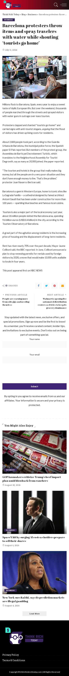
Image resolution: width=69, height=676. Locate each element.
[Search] (55, 5)
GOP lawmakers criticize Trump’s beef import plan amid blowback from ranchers (31, 478)
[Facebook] (38, 286)
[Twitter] (46, 286)
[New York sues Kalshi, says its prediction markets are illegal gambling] (34, 572)
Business (8, 20)
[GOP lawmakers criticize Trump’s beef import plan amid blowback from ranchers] (34, 452)
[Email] (62, 286)
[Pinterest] (54, 286)
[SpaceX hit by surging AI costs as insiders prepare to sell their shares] (34, 512)
